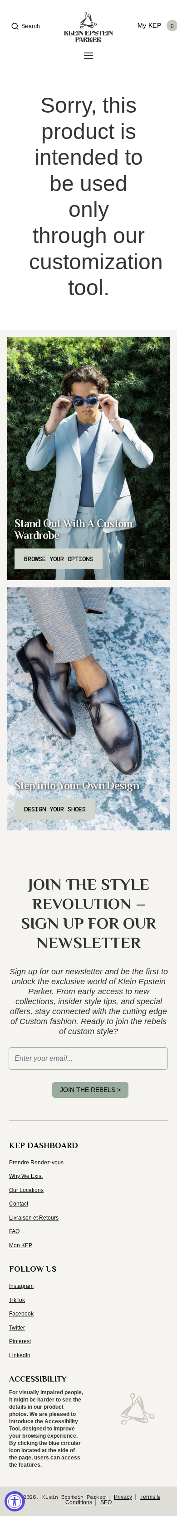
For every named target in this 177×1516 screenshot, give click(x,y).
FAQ (14, 1231)
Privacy (123, 1497)
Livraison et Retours (34, 1218)
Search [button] (30, 26)
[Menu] (88, 56)
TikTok (17, 1300)
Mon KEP (20, 1245)
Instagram (21, 1286)
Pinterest (20, 1341)
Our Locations (26, 1190)
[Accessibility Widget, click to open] (15, 1501)
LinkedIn (19, 1355)
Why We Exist (26, 1176)
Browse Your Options (58, 559)
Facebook (21, 1314)
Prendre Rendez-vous (36, 1162)
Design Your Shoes (55, 809)
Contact (18, 1204)
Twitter (17, 1328)
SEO (106, 1502)
